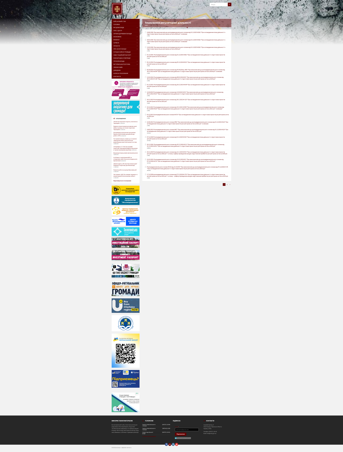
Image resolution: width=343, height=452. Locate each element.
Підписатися (181, 434)
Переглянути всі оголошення (122, 181)
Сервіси (116, 43)
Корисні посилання (120, 73)
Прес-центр (117, 30)
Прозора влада (118, 61)
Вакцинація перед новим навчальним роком (125, 153)
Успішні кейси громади (122, 52)
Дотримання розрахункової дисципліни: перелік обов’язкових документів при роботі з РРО (124, 134)
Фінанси (116, 40)
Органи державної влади (122, 34)
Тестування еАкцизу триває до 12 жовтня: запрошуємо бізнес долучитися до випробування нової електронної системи (125, 140)
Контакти (117, 76)
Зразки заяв (117, 67)
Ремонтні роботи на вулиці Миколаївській (124, 170)
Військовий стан (119, 21)
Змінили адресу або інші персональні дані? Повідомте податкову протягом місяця (125, 164)
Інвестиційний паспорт (122, 55)
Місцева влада (118, 27)
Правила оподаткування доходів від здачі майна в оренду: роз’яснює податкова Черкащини (125, 127)
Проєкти (116, 46)
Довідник (117, 70)
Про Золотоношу (119, 49)
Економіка (117, 37)
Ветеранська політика (121, 64)
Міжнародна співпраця (121, 58)
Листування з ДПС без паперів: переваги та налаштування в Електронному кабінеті (125, 175)
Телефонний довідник (149, 436)
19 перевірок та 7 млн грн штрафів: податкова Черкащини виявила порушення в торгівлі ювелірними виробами (125, 148)
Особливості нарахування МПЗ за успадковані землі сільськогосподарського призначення (125, 159)
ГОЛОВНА (116, 24)
